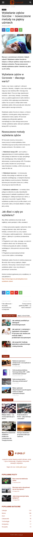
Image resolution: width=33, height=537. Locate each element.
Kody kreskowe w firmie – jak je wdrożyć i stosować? (24, 416)
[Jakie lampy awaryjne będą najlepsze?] (6, 498)
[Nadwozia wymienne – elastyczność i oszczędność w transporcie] (6, 363)
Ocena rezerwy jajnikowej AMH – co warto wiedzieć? (25, 305)
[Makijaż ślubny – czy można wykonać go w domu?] (9, 408)
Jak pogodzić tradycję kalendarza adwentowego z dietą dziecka (21, 344)
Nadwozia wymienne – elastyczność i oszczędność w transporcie (21, 362)
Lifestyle (13, 7)
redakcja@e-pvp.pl (21, 467)
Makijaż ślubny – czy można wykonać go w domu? (8, 416)
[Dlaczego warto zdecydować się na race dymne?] (6, 490)
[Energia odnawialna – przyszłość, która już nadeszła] (24, 426)
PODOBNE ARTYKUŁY (9, 316)
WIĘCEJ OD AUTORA (24, 316)
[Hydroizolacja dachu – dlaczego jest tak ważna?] (6, 381)
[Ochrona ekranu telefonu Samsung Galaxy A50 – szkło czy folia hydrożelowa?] (6, 372)
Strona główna (5, 7)
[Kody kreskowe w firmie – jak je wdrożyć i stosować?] (24, 408)
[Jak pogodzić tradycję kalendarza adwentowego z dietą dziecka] (6, 344)
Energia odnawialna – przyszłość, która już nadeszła (23, 434)
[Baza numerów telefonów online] (6, 481)
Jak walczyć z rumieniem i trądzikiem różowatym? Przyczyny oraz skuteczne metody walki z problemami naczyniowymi (21, 333)
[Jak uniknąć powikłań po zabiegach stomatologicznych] (6, 323)
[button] (30, 2)
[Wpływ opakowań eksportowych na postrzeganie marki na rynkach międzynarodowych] (6, 390)
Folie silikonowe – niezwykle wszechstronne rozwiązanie (7, 306)
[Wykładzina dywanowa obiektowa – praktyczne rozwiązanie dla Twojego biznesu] (9, 426)
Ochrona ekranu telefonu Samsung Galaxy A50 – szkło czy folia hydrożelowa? (21, 371)
